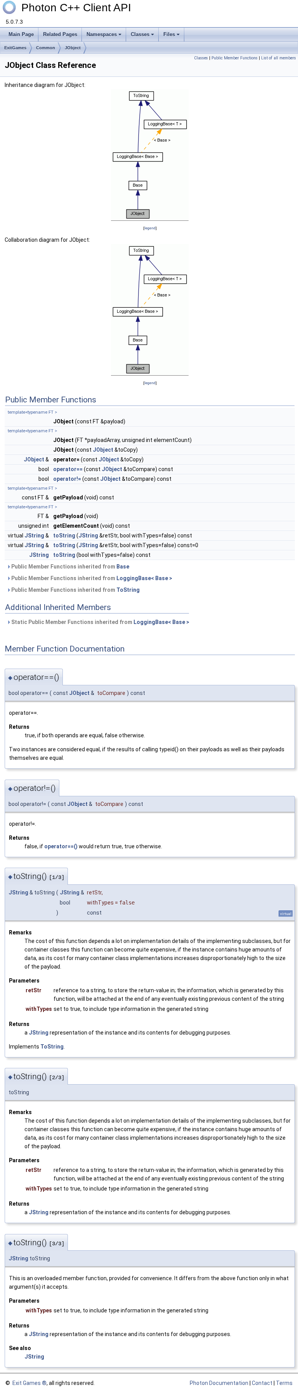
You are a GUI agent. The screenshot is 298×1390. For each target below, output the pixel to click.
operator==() (61, 846)
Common (45, 47)
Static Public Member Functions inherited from (99, 622)
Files (169, 34)
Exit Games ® (29, 1383)
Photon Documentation (219, 1383)
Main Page (21, 34)
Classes (140, 34)
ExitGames (15, 47)
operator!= (67, 479)
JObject (73, 47)
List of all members (278, 58)
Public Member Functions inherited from (69, 566)
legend (150, 228)
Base (122, 566)
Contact (262, 1383)
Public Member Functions (234, 58)
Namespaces (102, 34)
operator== (68, 469)
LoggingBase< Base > (144, 578)
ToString (128, 590)
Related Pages (60, 34)
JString (34, 535)
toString (64, 535)
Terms (284, 1383)
